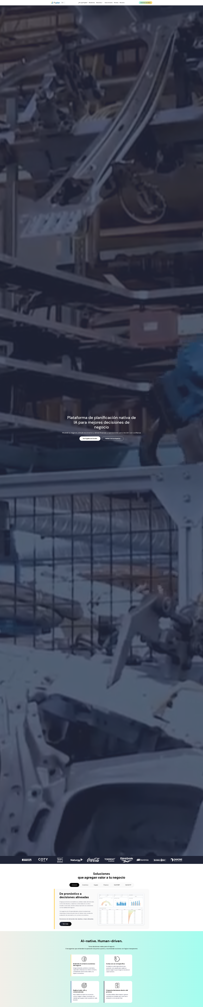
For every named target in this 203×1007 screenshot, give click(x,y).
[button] (63, 2)
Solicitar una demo (145, 2)
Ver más (65, 924)
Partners (116, 2)
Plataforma (92, 2)
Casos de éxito (109, 2)
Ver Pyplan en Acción (90, 438)
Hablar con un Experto (112, 438)
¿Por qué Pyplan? (82, 2)
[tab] (74, 885)
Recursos (122, 2)
